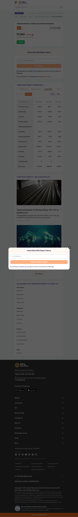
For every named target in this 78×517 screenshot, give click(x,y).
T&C (26, 266)
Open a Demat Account (39, 262)
